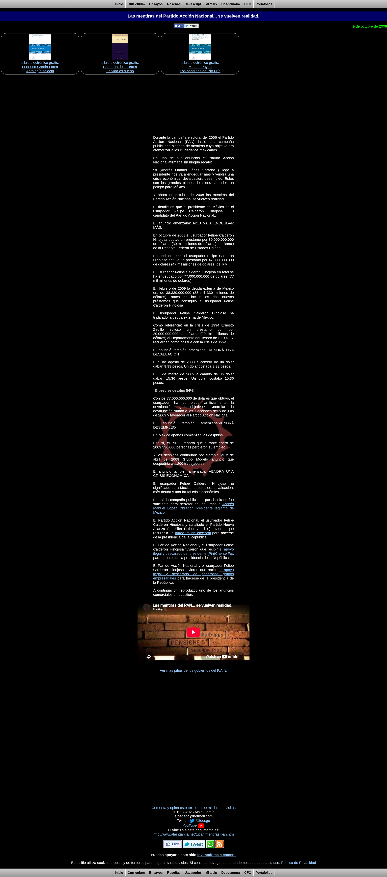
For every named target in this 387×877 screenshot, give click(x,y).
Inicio (119, 4)
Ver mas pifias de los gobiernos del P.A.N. (193, 670)
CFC (247, 4)
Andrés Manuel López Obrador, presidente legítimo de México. (193, 508)
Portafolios (264, 4)
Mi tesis (211, 4)
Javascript (193, 4)
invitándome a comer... (216, 855)
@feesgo (203, 820)
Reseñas (174, 4)
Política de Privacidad (298, 863)
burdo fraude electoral (193, 533)
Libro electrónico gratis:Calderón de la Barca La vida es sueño (120, 67)
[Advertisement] (193, 103)
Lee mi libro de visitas (218, 808)
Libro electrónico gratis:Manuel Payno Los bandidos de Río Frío (200, 67)
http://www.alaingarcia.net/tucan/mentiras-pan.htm (193, 834)
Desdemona (230, 4)
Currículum (136, 4)
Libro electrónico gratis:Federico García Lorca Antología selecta (40, 67)
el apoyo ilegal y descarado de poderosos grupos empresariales (193, 574)
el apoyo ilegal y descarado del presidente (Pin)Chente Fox (193, 551)
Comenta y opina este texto (174, 808)
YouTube (190, 825)
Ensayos (156, 4)
